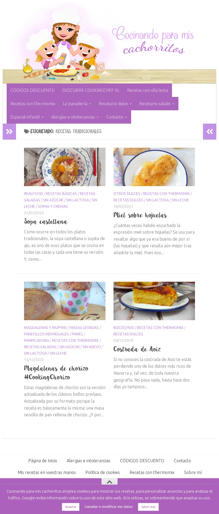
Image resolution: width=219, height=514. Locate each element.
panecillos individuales (46, 334)
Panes (77, 334)
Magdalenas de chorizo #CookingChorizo (56, 373)
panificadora (36, 340)
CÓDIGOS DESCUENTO (32, 90)
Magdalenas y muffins (45, 327)
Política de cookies (102, 472)
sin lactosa (77, 200)
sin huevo (92, 347)
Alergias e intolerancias (73, 117)
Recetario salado (155, 103)
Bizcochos (124, 327)
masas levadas (84, 327)
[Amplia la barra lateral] (9, 132)
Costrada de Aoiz (137, 349)
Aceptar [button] (70, 506)
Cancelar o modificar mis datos (109, 506)
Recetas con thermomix (32, 103)
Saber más (148, 506)
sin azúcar (53, 200)
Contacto (114, 117)
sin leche (180, 200)
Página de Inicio (42, 460)
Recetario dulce (113, 103)
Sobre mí (193, 472)
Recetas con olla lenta (147, 90)
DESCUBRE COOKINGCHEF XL (91, 90)
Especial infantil (25, 117)
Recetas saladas (40, 347)
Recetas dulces (128, 200)
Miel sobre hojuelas (140, 214)
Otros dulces (127, 193)
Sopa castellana (46, 221)
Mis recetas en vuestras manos (47, 472)
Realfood (33, 193)
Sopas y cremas (53, 206)
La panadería (75, 103)
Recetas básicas (61, 193)
